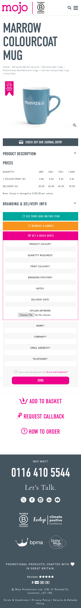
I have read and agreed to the (43, 372)
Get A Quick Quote (43, 235)
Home (6, 66)
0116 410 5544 (40, 473)
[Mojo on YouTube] (57, 500)
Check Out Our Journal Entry (43, 142)
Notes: (40, 288)
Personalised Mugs (52, 66)
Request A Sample (43, 226)
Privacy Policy (41, 600)
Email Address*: (41, 347)
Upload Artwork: (40, 310)
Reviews (33, 577)
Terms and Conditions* (57, 372)
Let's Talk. (40, 487)
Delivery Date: (40, 299)
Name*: (40, 325)
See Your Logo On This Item (43, 216)
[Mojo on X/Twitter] (24, 500)
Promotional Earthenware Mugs (20, 70)
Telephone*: (40, 358)
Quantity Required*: (40, 255)
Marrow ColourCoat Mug (30, 41)
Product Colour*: (40, 244)
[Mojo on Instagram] (41, 500)
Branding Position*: (40, 277)
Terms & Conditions (16, 600)
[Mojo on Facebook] (32, 500)
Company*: (40, 336)
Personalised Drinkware (25, 66)
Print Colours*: (40, 266)
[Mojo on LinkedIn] (49, 500)
